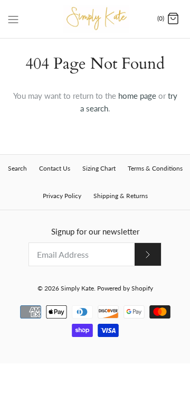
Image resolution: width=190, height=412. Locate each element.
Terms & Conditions (155, 168)
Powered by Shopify (125, 288)
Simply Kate (77, 288)
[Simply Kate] (95, 19)
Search (17, 168)
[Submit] (148, 254)
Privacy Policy (62, 196)
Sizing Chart (99, 168)
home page (137, 95)
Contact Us (54, 168)
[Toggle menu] (13, 18)
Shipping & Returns (120, 196)
